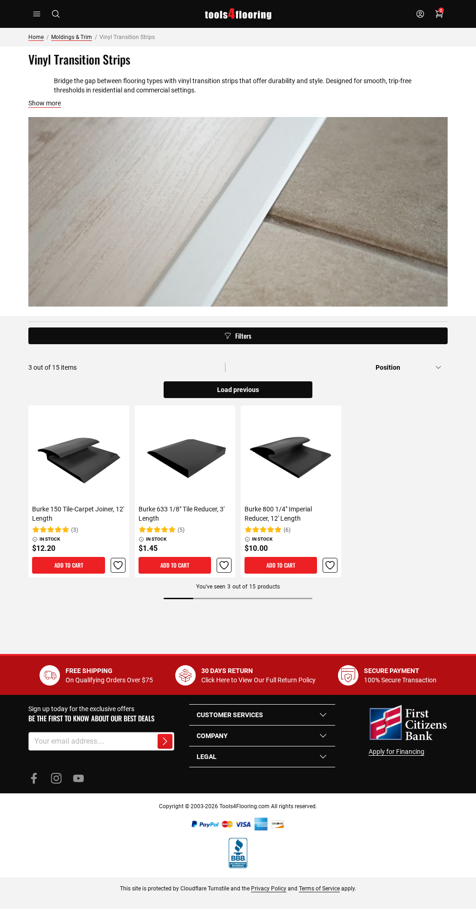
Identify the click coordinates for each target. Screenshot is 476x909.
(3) (74, 530)
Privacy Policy (268, 888)
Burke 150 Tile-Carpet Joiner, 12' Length (78, 513)
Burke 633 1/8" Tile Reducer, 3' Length (182, 513)
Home (36, 37)
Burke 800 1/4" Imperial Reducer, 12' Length (278, 513)
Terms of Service (319, 888)
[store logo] (238, 14)
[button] (118, 565)
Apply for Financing (396, 751)
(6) (287, 530)
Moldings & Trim (71, 37)
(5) (181, 530)
